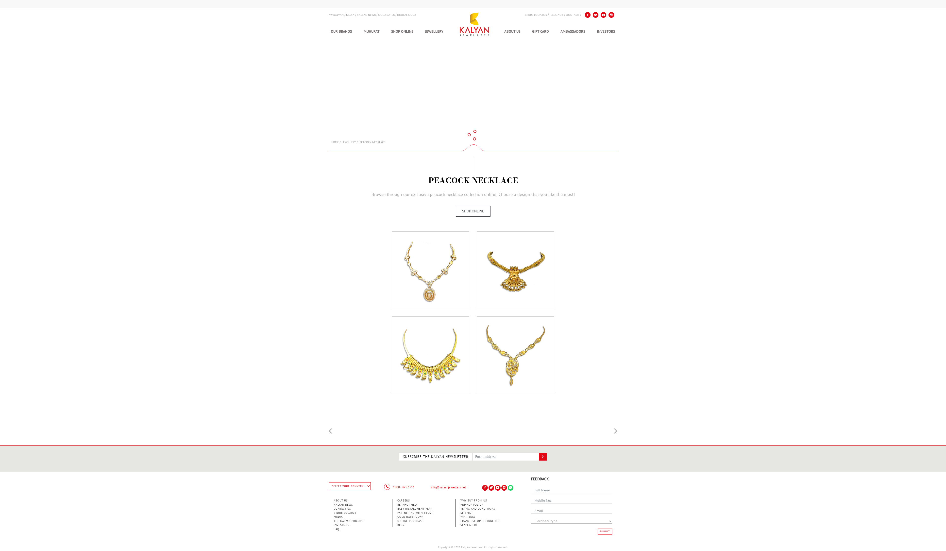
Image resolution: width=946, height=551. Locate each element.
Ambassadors (572, 31)
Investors (606, 31)
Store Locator (345, 513)
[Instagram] (611, 15)
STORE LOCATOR (536, 15)
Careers (403, 500)
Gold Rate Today (410, 516)
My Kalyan (336, 15)
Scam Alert (469, 525)
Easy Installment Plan (414, 508)
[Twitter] (595, 15)
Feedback (556, 15)
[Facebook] (588, 15)
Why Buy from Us (473, 500)
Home (335, 142)
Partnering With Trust (415, 513)
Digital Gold (406, 15)
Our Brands (341, 31)
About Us (512, 31)
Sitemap (466, 513)
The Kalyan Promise (349, 521)
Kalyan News (366, 15)
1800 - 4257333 (403, 487)
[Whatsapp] (510, 488)
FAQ (336, 529)
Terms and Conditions (477, 508)
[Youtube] (603, 15)
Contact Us (342, 508)
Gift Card (540, 31)
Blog (401, 525)
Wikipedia (467, 516)
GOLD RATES (386, 15)
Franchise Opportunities (479, 521)
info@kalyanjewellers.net (448, 487)
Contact (572, 15)
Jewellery (434, 31)
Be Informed (407, 504)
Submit (605, 531)
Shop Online (402, 31)
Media (350, 15)
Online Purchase (410, 521)
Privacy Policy (471, 504)
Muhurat (372, 31)
